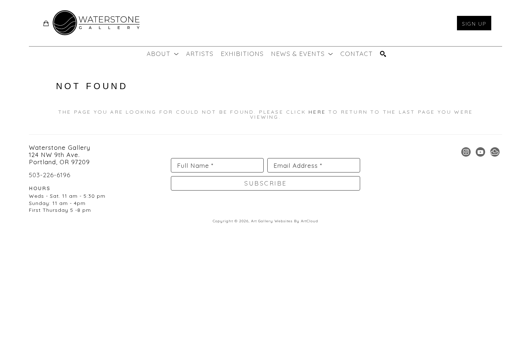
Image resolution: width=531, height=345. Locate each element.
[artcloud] (495, 152)
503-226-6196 (49, 175)
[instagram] (466, 152)
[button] (163, 53)
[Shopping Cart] (46, 23)
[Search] (383, 54)
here (317, 112)
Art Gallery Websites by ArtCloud (284, 221)
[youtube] (480, 152)
